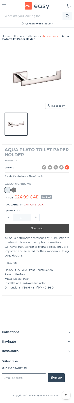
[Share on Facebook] (44, 167)
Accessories (50, 36)
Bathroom (32, 36)
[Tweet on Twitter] (50, 167)
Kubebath (11, 160)
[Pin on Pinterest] (61, 167)
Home (6, 36)
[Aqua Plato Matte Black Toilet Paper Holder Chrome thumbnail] (16, 124)
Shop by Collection (24, 176)
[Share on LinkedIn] (56, 167)
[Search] (67, 16)
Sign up (56, 377)
